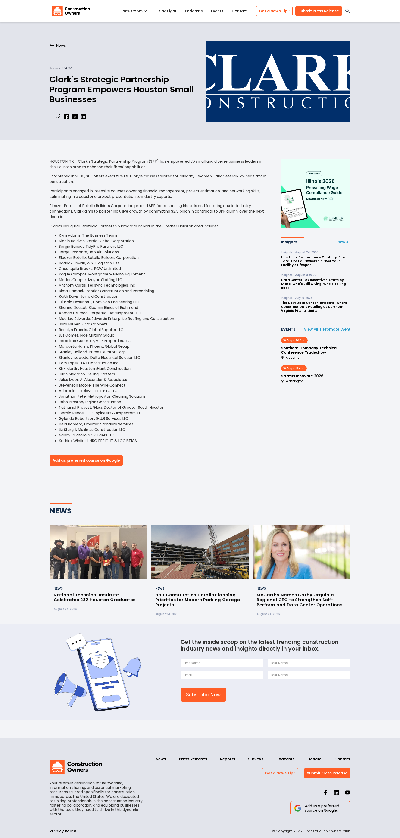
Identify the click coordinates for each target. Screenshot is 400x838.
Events (217, 11)
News (161, 759)
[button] (136, 11)
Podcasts (194, 11)
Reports (227, 759)
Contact (240, 11)
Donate (314, 759)
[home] (71, 11)
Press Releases (193, 759)
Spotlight (168, 11)
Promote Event (336, 329)
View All (343, 242)
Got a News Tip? (274, 11)
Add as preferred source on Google (86, 460)
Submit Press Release (318, 11)
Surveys (255, 759)
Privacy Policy (63, 831)
